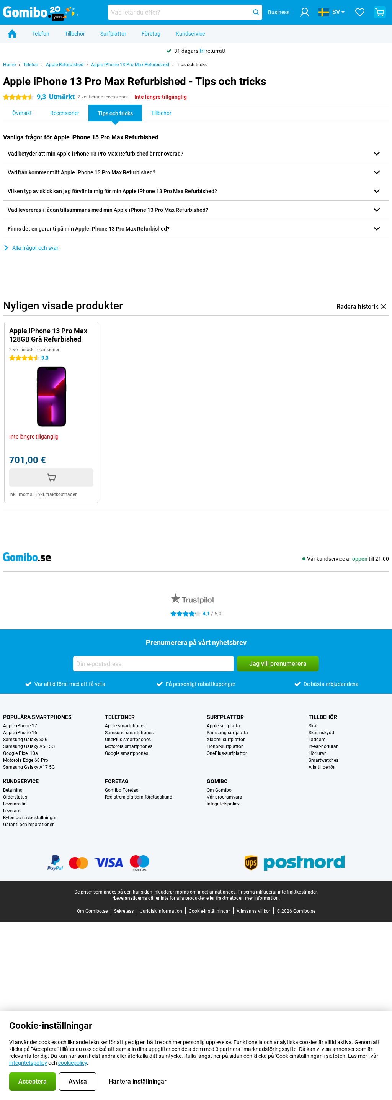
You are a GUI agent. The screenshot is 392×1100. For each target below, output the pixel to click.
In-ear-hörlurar (323, 746)
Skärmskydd (321, 732)
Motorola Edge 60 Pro (25, 760)
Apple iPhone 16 (20, 732)
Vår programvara (224, 797)
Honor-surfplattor (225, 746)
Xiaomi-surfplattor (226, 739)
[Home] (12, 34)
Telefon (40, 34)
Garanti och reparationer (28, 824)
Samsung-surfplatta (227, 732)
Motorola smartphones (128, 746)
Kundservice (190, 34)
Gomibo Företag (122, 790)
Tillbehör (75, 34)
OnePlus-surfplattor (227, 753)
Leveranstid (15, 804)
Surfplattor (113, 34)
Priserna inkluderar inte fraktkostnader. (278, 892)
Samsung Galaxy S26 (25, 739)
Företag (151, 34)
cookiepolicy (72, 1063)
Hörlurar (317, 753)
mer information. (262, 898)
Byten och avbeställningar (30, 817)
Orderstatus (15, 797)
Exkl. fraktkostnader (56, 494)
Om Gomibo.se (92, 911)
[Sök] (256, 12)
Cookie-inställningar (209, 911)
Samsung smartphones (129, 732)
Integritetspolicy (223, 804)
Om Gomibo (219, 790)
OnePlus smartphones (128, 739)
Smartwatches (323, 760)
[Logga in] (305, 12)
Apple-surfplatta (223, 725)
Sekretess (124, 911)
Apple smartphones (125, 725)
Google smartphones (126, 753)
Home (9, 64)
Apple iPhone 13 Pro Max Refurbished (130, 64)
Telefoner (120, 717)
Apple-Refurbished (64, 64)
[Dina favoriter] (360, 12)
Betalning (13, 790)
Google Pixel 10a (20, 753)
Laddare (317, 739)
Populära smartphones (37, 717)
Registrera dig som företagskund (138, 797)
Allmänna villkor (253, 911)
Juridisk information (161, 911)
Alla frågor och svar (35, 248)
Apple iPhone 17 (20, 725)
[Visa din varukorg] (380, 12)
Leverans (12, 811)
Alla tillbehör (322, 767)
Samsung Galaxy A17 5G (29, 767)
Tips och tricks (192, 64)
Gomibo (217, 781)
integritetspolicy (28, 1063)
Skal (313, 725)
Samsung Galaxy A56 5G (29, 746)
